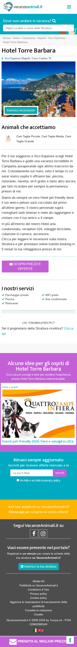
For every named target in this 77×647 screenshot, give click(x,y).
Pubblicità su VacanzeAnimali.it (38, 585)
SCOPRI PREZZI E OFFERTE (27, 266)
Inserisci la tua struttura (39, 566)
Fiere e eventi (10, 387)
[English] (41, 630)
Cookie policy (38, 597)
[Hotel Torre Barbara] (38, 89)
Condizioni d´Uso (38, 589)
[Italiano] (35, 630)
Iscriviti (59, 472)
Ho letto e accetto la (39, 480)
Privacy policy (38, 593)
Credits (38, 614)
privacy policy (52, 480)
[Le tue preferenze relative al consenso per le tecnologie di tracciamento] (70, 640)
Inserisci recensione (21, 110)
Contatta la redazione (38, 610)
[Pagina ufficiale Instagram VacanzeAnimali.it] (43, 534)
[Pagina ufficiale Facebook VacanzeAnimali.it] (34, 534)
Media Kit (38, 581)
